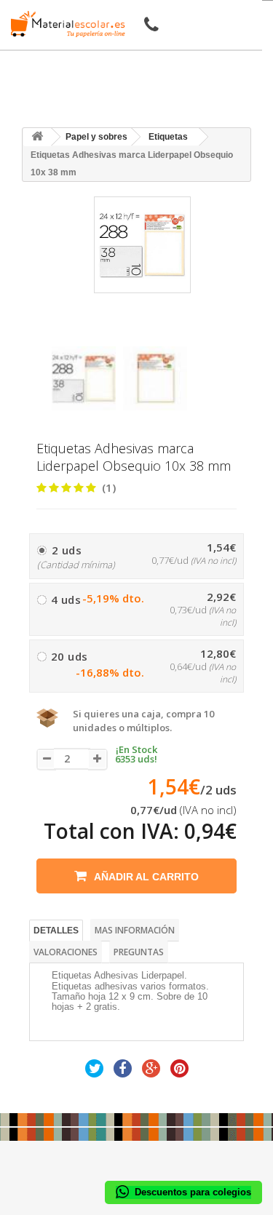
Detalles (56, 930)
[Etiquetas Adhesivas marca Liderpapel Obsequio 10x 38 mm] (83, 378)
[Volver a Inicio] (37, 137)
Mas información (135, 930)
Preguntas (139, 952)
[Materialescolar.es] (64, 24)
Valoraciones (65, 952)
